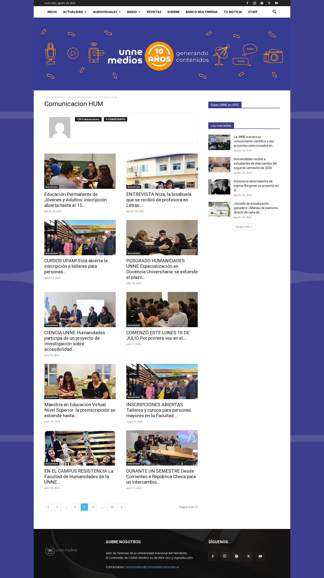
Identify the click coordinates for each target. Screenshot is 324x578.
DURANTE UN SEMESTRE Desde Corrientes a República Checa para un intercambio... (161, 476)
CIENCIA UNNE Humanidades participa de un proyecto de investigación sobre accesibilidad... (74, 341)
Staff (252, 12)
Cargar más (242, 227)
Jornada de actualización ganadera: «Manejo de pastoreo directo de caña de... (256, 208)
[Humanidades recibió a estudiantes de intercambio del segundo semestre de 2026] (219, 164)
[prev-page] (48, 507)
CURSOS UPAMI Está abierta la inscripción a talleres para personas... (76, 266)
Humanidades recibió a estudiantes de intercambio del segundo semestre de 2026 (255, 163)
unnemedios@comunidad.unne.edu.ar (152, 567)
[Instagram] (254, 3)
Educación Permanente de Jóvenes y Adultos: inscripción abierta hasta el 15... (75, 200)
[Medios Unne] (162, 54)
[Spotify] (262, 3)
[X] (269, 3)
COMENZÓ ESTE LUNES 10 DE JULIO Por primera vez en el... (158, 335)
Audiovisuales (105, 12)
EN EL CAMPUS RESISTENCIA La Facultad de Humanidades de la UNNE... (78, 476)
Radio (132, 12)
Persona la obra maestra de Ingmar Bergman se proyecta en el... (256, 186)
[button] (274, 12)
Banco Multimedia (202, 12)
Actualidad (73, 12)
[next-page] (121, 507)
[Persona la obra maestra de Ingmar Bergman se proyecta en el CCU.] (219, 187)
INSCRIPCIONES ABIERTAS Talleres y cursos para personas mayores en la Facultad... (158, 410)
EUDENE (174, 12)
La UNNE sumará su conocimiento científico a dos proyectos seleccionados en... (254, 141)
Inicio (47, 97)
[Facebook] (247, 3)
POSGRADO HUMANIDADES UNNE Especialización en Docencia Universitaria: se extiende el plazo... (162, 269)
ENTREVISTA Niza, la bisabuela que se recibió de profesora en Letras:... (158, 200)
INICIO (52, 12)
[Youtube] (276, 3)
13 (112, 507)
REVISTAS (154, 12)
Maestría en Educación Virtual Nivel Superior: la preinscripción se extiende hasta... (79, 410)
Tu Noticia (233, 12)
